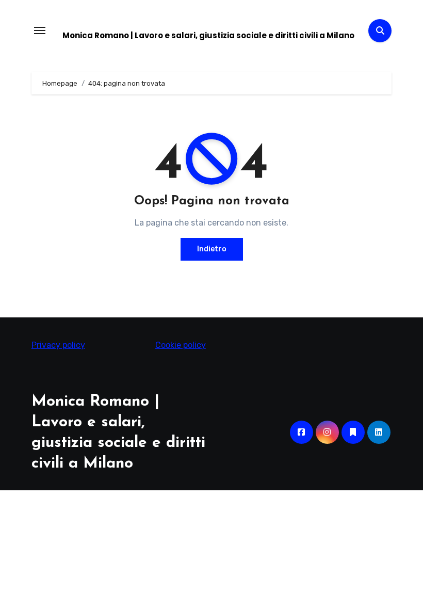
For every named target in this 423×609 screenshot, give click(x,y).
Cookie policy (180, 345)
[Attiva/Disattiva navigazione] (39, 30)
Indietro (211, 249)
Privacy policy (58, 345)
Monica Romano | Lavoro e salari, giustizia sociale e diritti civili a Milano (208, 35)
